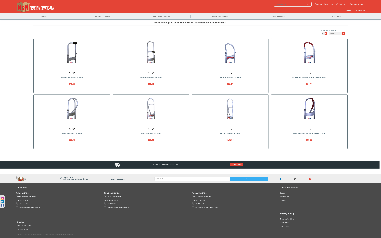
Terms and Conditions (287, 219)
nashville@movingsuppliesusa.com (206, 207)
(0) (346, 4)
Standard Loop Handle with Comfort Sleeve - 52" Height (309, 77)
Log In (319, 4)
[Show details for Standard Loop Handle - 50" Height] (230, 52)
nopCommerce (68, 234)
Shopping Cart (357, 4)
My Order (329, 4)
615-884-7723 (199, 204)
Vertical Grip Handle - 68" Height (230, 133)
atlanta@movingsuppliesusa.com (29, 207)
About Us (283, 200)
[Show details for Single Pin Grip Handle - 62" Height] (151, 52)
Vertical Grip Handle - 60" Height (151, 133)
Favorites (341, 4)
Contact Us (237, 164)
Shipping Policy (285, 196)
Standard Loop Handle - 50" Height (230, 77)
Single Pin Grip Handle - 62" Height (151, 77)
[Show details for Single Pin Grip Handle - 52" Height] (72, 52)
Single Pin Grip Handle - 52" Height (72, 77)
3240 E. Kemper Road (113, 196)
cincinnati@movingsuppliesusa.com (118, 207)
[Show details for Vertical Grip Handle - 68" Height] (230, 108)
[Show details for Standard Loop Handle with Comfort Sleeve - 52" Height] (309, 52)
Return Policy (284, 226)
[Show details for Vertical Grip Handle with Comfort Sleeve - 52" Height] (309, 108)
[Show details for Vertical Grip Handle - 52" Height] (72, 108)
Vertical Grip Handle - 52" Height (72, 133)
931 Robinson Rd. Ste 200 (202, 196)
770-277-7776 (23, 204)
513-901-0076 (111, 204)
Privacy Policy (284, 222)
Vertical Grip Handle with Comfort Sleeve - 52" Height (309, 133)
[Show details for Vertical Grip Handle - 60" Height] (151, 108)
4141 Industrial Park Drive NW (28, 196)
